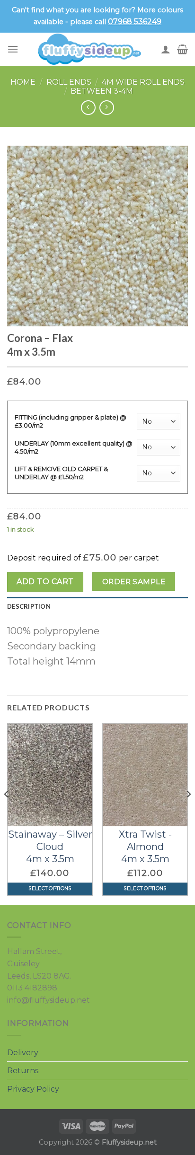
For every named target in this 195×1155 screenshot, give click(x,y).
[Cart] (182, 49)
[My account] (165, 49)
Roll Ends (68, 82)
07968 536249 (134, 21)
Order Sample (134, 581)
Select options (49, 888)
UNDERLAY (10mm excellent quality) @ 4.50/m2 (74, 447)
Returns (22, 1070)
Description (29, 606)
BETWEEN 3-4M (102, 91)
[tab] (97, 606)
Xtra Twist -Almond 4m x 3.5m (145, 847)
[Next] (188, 813)
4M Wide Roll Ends (143, 82)
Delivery (22, 1052)
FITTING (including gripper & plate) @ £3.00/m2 (70, 421)
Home (22, 82)
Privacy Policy (33, 1089)
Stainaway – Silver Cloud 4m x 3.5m (50, 847)
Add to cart (45, 581)
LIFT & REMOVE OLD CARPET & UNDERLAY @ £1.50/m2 (61, 473)
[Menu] (12, 49)
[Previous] (6, 813)
